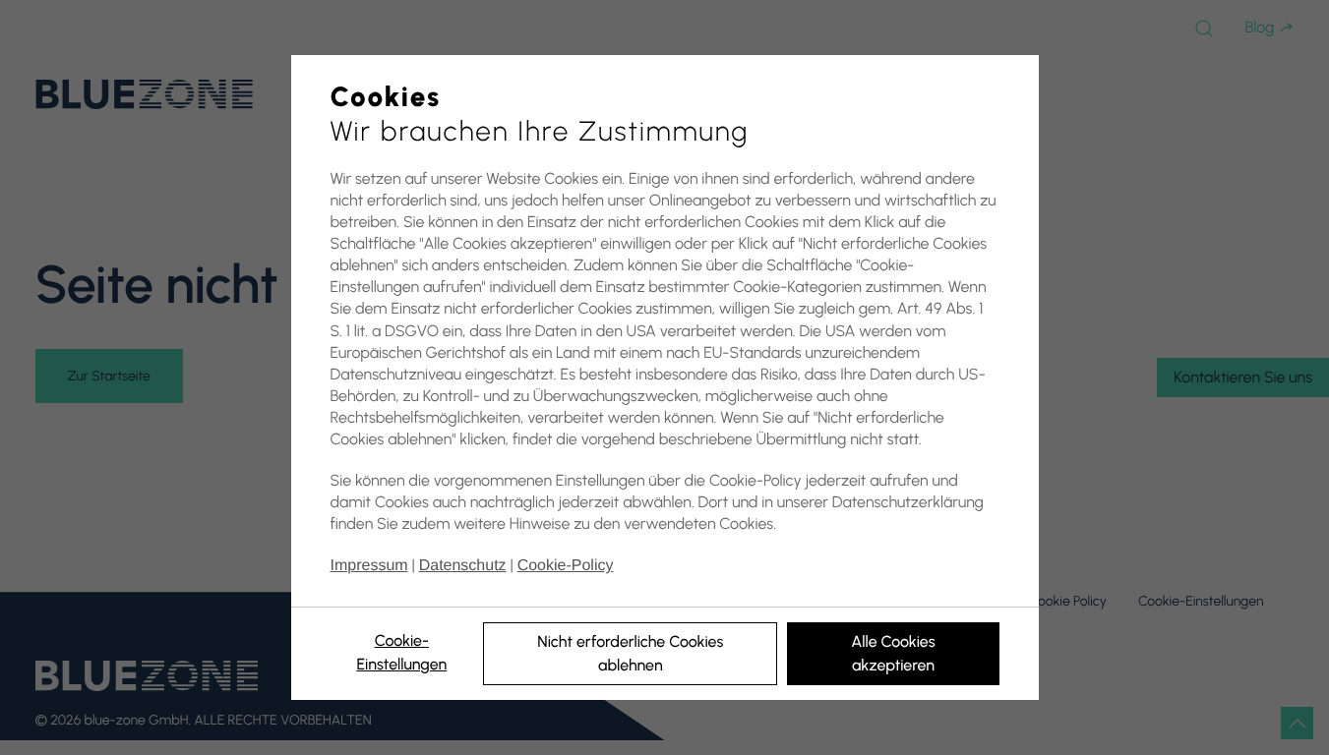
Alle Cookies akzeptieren (893, 653)
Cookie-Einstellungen (401, 652)
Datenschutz (463, 565)
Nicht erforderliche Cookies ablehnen (630, 653)
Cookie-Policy (565, 565)
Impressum (369, 565)
